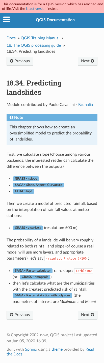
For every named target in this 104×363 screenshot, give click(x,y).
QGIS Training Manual (40, 38)
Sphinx (31, 349)
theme (57, 349)
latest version (36, 9)
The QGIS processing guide (34, 45)
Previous (21, 61)
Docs (11, 38)
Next (86, 61)
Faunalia (85, 105)
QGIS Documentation (55, 20)
